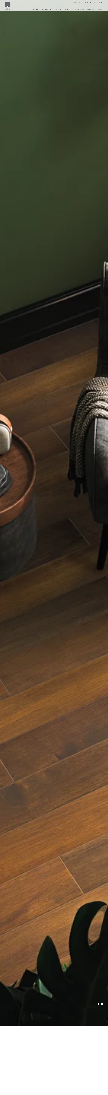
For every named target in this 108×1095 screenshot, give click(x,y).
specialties (79, 9)
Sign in (86, 2)
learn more (12, 1085)
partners (57, 9)
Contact (100, 2)
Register (92, 2)
